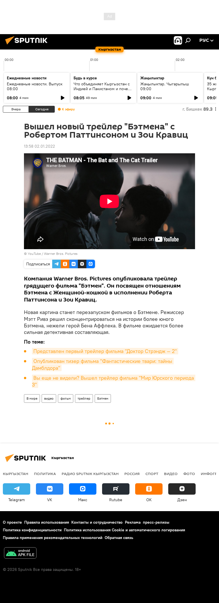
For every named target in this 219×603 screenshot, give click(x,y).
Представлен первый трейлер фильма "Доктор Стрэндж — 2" (105, 351)
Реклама (133, 522)
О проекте (12, 522)
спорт (151, 473)
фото (189, 473)
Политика (45, 473)
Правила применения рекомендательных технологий (52, 537)
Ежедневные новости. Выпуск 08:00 (34, 86)
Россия (132, 473)
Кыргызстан (15, 473)
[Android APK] (20, 553)
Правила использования (46, 522)
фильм (65, 398)
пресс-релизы (156, 522)
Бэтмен (102, 398)
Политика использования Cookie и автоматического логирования (124, 529)
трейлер (84, 398)
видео (49, 398)
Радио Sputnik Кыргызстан (90, 473)
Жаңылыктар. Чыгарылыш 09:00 (164, 86)
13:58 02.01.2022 (39, 146)
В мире (32, 398)
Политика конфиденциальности (32, 529)
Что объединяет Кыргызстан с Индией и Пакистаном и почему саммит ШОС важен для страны (103, 88)
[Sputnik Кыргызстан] (28, 45)
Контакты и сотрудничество (97, 522)
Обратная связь (119, 537)
